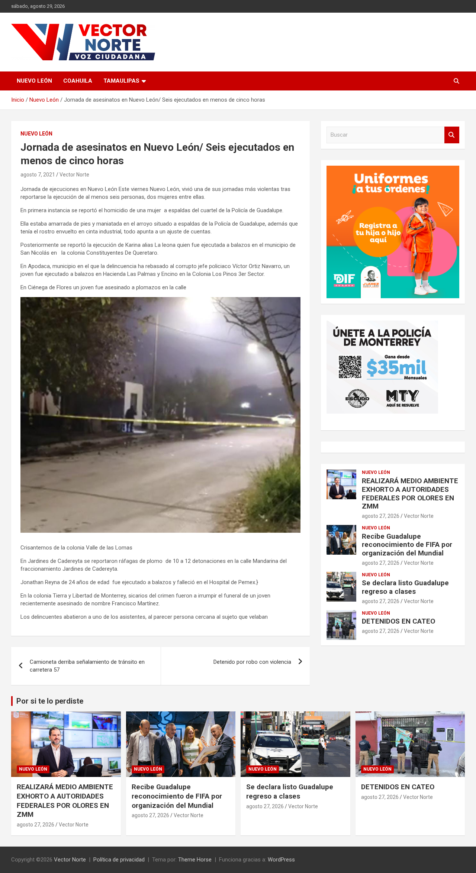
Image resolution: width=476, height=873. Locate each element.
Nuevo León (34, 80)
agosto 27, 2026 (380, 516)
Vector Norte (74, 175)
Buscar (451, 135)
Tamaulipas (121, 80)
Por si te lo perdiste (49, 701)
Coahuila (77, 80)
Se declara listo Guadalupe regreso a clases (405, 587)
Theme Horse (195, 859)
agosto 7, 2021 (37, 175)
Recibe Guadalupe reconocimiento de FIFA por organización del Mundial (407, 545)
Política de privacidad (119, 859)
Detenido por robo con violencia (252, 662)
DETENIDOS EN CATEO (398, 621)
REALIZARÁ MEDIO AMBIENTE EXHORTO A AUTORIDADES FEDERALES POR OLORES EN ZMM (410, 493)
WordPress (281, 859)
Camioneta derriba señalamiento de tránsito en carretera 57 (87, 666)
